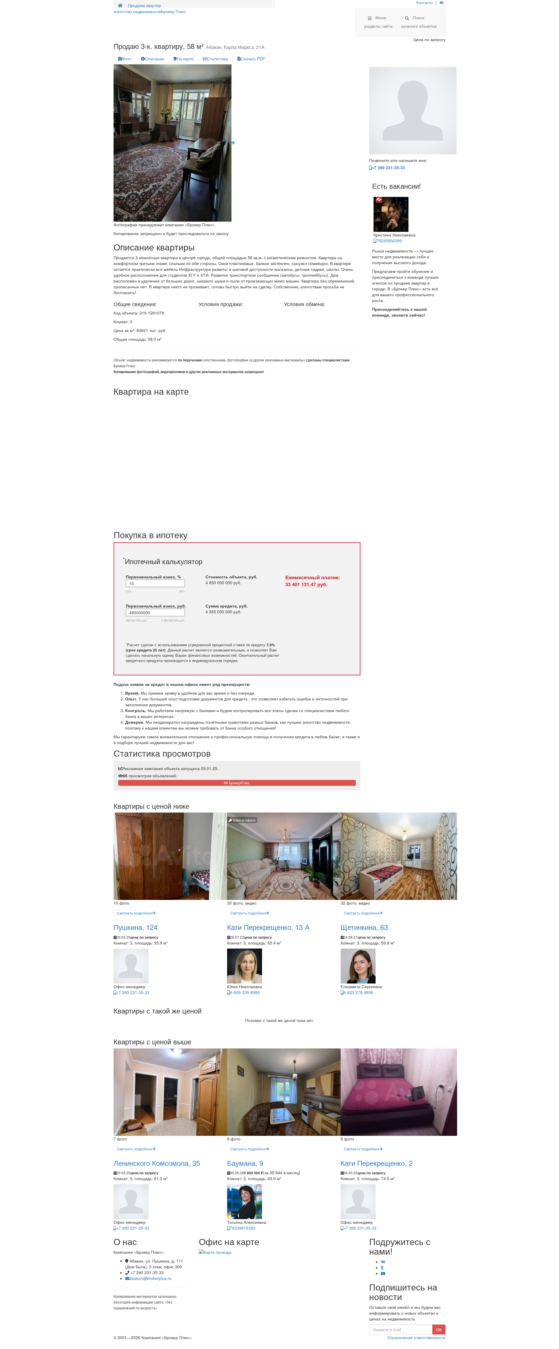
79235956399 (389, 240)
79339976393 (242, 1228)
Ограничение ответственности (416, 1337)
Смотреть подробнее (134, 912)
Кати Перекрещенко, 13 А (268, 927)
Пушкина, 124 (136, 927)
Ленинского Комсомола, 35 (157, 1163)
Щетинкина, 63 (364, 927)
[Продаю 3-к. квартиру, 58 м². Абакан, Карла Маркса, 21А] (233, 142)
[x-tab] (125, 58)
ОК (439, 1329)
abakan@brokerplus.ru (150, 1278)
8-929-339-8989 (245, 992)
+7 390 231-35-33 (388, 167)
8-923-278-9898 (358, 992)
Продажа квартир (144, 5)
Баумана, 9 (245, 1163)
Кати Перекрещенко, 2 (377, 1163)
